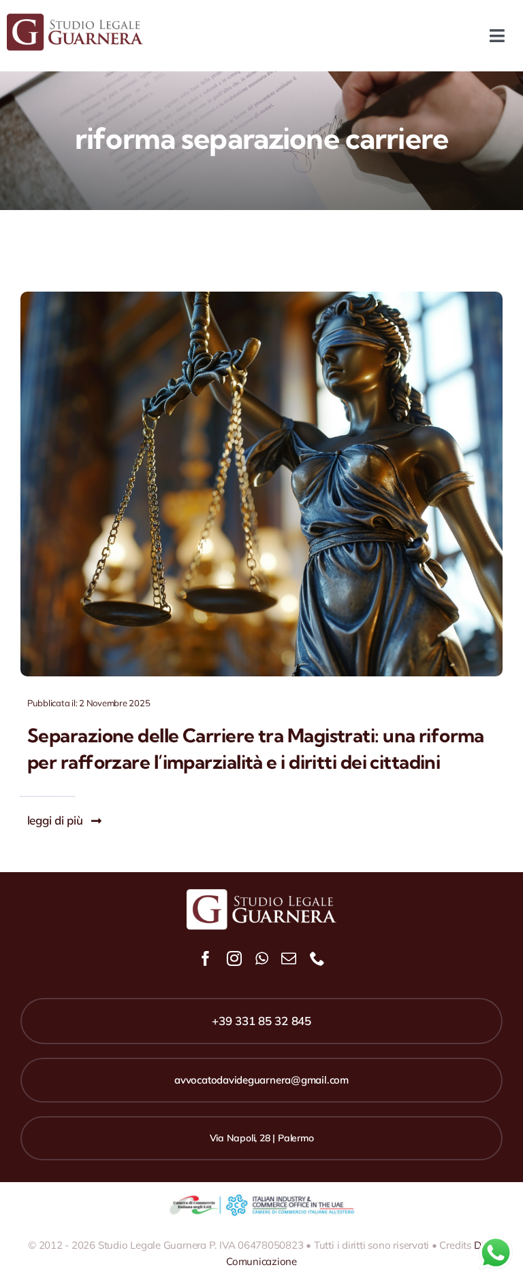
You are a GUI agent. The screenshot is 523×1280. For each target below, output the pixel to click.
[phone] (317, 958)
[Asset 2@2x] (75, 19)
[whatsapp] (261, 958)
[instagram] (234, 958)
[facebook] (205, 958)
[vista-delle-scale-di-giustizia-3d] (261, 297)
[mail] (288, 958)
